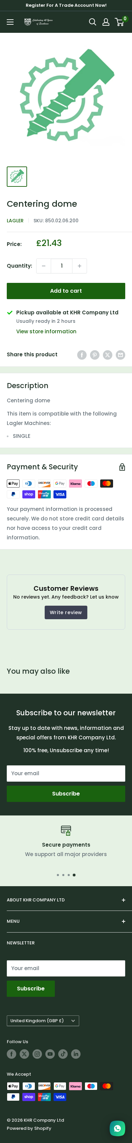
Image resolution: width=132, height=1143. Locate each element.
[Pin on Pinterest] (95, 355)
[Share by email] (120, 355)
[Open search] (92, 22)
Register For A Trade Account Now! (66, 5)
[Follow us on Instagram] (37, 1054)
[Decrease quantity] (44, 266)
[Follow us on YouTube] (50, 1054)
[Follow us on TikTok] (63, 1054)
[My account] (106, 22)
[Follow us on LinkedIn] (76, 1054)
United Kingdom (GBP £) (37, 1021)
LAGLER (15, 220)
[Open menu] (10, 22)
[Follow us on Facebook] (11, 1054)
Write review (66, 612)
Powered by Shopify (29, 1128)
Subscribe (66, 794)
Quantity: (19, 265)
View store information (46, 331)
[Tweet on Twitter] (107, 355)
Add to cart (66, 291)
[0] (119, 22)
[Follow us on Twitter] (24, 1054)
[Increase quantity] (79, 266)
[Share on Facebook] (82, 355)
